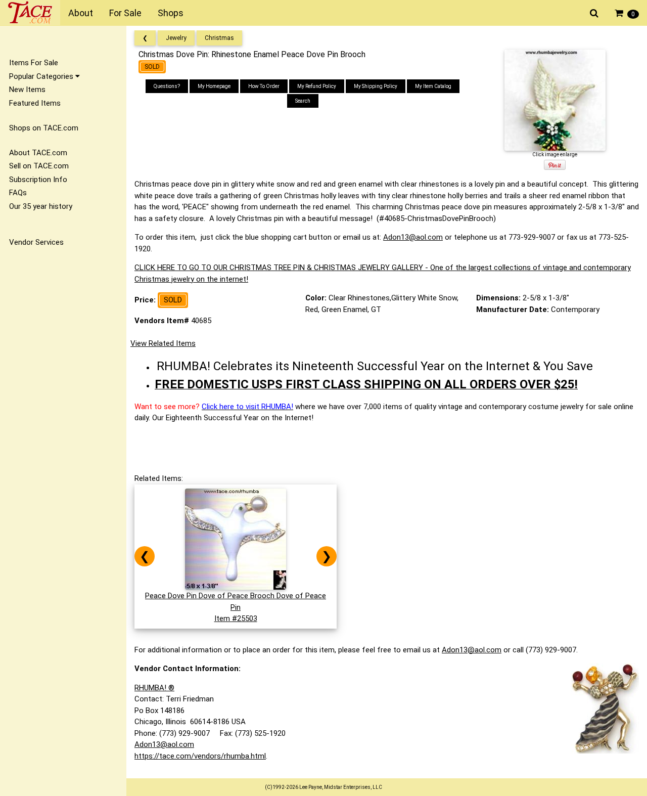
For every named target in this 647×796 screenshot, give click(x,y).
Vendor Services (36, 242)
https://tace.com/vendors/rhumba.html (200, 756)
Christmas (219, 37)
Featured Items (35, 103)
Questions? (167, 86)
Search (302, 101)
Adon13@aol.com (413, 237)
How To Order (264, 86)
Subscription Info (38, 179)
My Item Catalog (433, 86)
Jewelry (176, 37)
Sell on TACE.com (39, 165)
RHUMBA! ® (154, 687)
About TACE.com (38, 152)
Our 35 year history (40, 206)
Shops (170, 13)
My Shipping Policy (375, 86)
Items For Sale (33, 62)
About (80, 13)
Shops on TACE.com (43, 127)
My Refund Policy (316, 86)
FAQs (18, 192)
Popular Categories (42, 76)
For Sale (125, 13)
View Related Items (163, 343)
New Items (27, 89)
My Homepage (214, 86)
